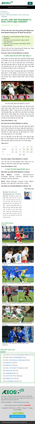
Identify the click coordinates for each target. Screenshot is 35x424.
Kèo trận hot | (11, 7)
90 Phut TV (8, 365)
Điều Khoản (15, 422)
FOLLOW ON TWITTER (17, 416)
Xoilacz (27, 354)
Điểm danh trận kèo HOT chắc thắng (17, 56)
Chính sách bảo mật (6, 422)
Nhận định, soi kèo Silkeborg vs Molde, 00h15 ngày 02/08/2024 (15, 344)
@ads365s (27, 405)
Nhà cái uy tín (23, 7)
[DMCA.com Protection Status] (17, 413)
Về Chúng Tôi (22, 422)
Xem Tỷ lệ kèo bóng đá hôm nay (17, 169)
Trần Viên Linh (13, 192)
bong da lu (20, 402)
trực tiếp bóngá (16, 357)
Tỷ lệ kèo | (17, 7)
